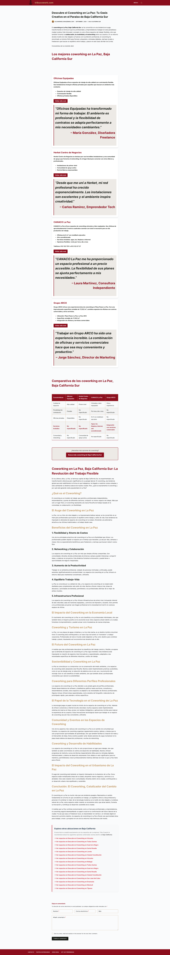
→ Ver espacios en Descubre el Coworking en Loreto (73, 851)
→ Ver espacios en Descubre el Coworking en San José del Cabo (77, 878)
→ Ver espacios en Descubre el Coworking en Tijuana (73, 888)
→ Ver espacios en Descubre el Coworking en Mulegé (73, 862)
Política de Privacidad (43, 952)
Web (100, 911)
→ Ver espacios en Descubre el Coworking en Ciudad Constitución (77, 855)
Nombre (56, 911)
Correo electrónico (82, 911)
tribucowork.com (44, 2)
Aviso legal (55, 952)
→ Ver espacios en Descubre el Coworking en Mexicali (73, 885)
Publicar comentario (60, 938)
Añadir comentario (59, 917)
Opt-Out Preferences (67, 952)
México (136, 2)
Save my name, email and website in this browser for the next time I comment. (76, 933)
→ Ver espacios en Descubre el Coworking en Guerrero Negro (76, 845)
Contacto (31, 952)
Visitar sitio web (60, 101)
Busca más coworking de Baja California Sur (85, 455)
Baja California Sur (95, 21)
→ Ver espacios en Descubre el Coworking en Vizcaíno (73, 838)
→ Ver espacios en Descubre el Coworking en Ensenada (74, 882)
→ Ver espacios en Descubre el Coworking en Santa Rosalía (75, 848)
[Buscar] (141, 2)
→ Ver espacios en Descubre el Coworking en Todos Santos (75, 841)
